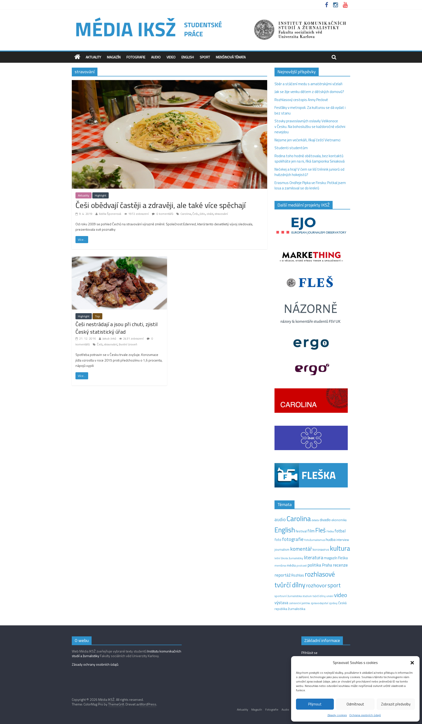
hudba (331, 539)
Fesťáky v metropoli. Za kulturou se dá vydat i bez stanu (310, 110)
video (340, 595)
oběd (210, 213)
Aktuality (93, 57)
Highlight (100, 195)
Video (171, 57)
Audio (156, 57)
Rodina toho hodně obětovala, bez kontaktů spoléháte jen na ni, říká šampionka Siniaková (309, 158)
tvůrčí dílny (319, 596)
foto (277, 539)
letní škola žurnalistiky (288, 558)
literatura (313, 557)
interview (342, 539)
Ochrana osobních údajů (365, 715)
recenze (340, 564)
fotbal (340, 531)
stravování (221, 213)
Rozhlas (297, 575)
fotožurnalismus (314, 540)
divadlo (325, 520)
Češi (195, 213)
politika (314, 565)
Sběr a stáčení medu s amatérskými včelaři (308, 84)
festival (301, 531)
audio (280, 519)
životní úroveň (128, 344)
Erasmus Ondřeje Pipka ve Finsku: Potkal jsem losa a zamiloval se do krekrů (310, 185)
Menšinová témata (231, 57)
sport (334, 585)
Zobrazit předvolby (396, 704)
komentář (301, 549)
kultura (340, 548)
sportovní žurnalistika (288, 596)
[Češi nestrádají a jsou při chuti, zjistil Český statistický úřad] (119, 259)
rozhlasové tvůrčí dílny (304, 579)
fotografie (293, 539)
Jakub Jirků (109, 338)
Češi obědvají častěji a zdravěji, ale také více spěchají (160, 205)
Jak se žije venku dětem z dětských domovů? (309, 91)
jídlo (202, 213)
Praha (327, 565)
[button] (412, 662)
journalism (281, 549)
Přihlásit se (309, 652)
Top (97, 316)
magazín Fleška (336, 558)
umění (329, 596)
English (187, 57)
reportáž (282, 575)
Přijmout (315, 704)
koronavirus (321, 549)
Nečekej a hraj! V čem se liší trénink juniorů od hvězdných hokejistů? (309, 172)
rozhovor (316, 585)
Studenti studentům (291, 148)
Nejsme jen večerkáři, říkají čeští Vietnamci (307, 140)
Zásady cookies (337, 715)
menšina (280, 565)
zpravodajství (319, 603)
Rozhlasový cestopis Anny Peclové (301, 100)
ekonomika (339, 519)
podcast (301, 565)
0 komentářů (164, 213)
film (311, 530)
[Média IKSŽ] (211, 17)
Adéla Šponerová (110, 213)
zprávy (333, 603)
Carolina (185, 213)
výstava (281, 603)
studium (307, 596)
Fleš (320, 530)
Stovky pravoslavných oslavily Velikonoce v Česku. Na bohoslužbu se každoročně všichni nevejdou (309, 126)
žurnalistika (296, 608)
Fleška (330, 531)
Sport (205, 57)
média (291, 565)
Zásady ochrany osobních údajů (95, 664)
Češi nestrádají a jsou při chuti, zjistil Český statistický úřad (116, 328)
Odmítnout (355, 704)
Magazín (114, 57)
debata (315, 520)
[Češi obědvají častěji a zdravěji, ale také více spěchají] (169, 83)
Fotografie (136, 57)
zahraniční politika (299, 603)
